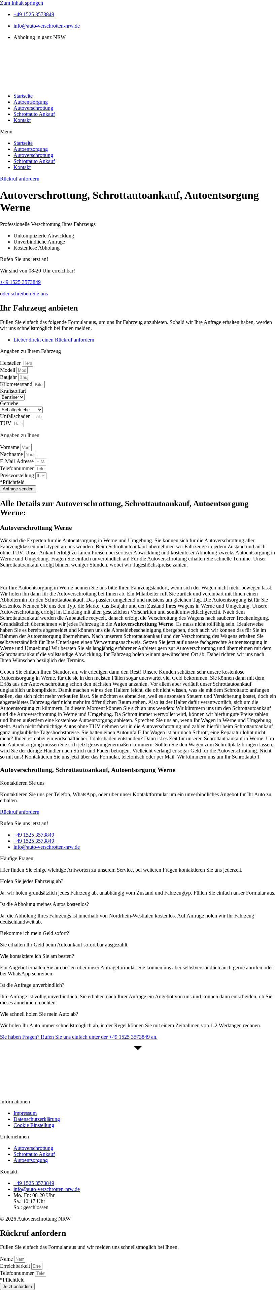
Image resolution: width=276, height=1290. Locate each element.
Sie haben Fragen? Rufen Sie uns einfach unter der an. (79, 1037)
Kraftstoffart (13, 391)
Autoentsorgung (30, 102)
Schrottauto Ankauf (34, 114)
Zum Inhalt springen (21, 3)
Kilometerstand (17, 384)
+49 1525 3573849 (20, 282)
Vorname (10, 447)
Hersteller (11, 363)
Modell (8, 370)
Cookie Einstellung (33, 1125)
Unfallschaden (16, 416)
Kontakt (22, 120)
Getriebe (9, 403)
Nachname (12, 454)
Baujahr (9, 377)
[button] (138, 132)
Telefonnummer (17, 468)
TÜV (6, 423)
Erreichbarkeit (15, 1266)
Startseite (23, 96)
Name (7, 1259)
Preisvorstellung (17, 475)
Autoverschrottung (33, 108)
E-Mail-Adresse (17, 461)
